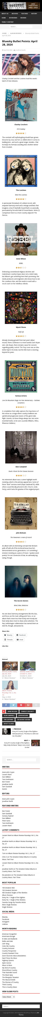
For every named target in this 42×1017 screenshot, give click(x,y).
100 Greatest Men (8, 888)
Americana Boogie (8, 936)
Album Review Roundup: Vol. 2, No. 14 (9, 693)
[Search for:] (21, 27)
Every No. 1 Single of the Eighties (13, 897)
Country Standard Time (10, 953)
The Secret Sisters (23, 720)
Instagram (5, 922)
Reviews (23, 18)
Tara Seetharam (7, 779)
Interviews (13, 18)
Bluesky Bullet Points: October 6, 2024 (27, 672)
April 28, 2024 (8, 50)
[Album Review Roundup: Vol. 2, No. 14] (10, 685)
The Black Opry (7, 975)
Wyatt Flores (9, 724)
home (4, 18)
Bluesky (5, 917)
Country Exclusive (8, 948)
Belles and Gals (7, 941)
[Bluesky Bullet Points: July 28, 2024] (10, 666)
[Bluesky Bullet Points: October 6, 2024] (28, 666)
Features (24, 14)
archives (15, 14)
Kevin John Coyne (8, 772)
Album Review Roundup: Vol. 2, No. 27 (21, 853)
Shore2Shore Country (9, 970)
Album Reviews (7, 895)
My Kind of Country (9, 968)
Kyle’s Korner (6, 963)
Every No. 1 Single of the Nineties (13, 900)
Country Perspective (9, 951)
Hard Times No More (9, 958)
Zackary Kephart (8, 816)
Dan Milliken (6, 777)
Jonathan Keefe (20, 50)
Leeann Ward (6, 774)
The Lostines (8, 720)
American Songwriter (9, 934)
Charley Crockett (27, 711)
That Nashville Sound (9, 972)
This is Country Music (9, 987)
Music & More (7, 965)
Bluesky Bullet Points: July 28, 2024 (9, 672)
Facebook (5, 919)
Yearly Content (8, 22)
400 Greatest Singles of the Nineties (14, 893)
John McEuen (23, 715)
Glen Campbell (9, 715)
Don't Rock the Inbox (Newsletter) (14, 956)
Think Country (7, 985)
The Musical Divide (8, 980)
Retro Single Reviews (9, 905)
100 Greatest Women (9, 890)
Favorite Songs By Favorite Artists (14, 902)
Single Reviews (7, 907)
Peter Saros (6, 821)
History (34, 14)
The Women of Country (10, 982)
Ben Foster (6, 782)
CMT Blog (5, 944)
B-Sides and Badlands (9, 939)
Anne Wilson (12, 711)
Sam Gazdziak (7, 787)
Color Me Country (8, 946)
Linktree (5, 924)
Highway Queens (8, 960)
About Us (5, 14)
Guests (4, 789)
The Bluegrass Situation (10, 977)
